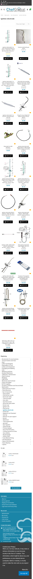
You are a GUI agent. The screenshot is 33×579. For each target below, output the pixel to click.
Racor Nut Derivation (8, 429)
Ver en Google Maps (15, 531)
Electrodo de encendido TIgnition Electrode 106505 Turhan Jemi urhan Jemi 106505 (23, 83)
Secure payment (6, 501)
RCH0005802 (23, 281)
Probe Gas (6, 411)
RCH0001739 (8, 183)
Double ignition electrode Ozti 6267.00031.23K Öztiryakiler (24, 310)
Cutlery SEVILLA (12, 471)
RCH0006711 (23, 119)
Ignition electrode (8, 410)
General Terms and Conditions (9, 504)
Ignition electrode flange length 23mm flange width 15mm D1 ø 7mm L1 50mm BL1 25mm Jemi (8, 180)
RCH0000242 (23, 248)
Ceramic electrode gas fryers (23, 48)
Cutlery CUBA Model (13, 453)
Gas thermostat (7, 402)
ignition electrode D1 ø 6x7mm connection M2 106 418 (8, 116)
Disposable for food (7, 365)
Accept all (23, 573)
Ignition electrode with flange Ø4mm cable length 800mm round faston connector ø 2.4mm (8, 277)
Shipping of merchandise (8, 502)
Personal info (5, 517)
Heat (3, 362)
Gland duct (6, 420)
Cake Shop (5, 379)
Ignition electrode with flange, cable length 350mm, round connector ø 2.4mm (23, 214)
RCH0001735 (23, 151)
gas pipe (5, 423)
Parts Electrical (6, 390)
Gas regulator (6, 425)
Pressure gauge (7, 428)
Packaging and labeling (8, 368)
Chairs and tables (6, 382)
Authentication (5, 513)
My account (5, 515)
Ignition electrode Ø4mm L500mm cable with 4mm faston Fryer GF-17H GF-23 (8, 214)
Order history (5, 519)
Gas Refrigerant (6, 439)
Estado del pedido (6, 521)
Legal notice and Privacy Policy (9, 506)
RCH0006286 (8, 312)
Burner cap (6, 405)
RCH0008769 (8, 248)
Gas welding (6, 433)
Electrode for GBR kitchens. (8, 147)
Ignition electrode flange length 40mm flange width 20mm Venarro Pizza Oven (8, 310)
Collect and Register (7, 363)
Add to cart (9, 58)
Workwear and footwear (8, 381)
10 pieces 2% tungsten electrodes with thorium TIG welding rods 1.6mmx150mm (23, 277)
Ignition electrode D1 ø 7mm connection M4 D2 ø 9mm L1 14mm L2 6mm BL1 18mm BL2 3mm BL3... (8, 83)
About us (4, 499)
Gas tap (5, 415)
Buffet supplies (6, 384)
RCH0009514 (8, 281)
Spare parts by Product (8, 388)
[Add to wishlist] (6, 45)
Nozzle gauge (7, 434)
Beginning (4, 356)
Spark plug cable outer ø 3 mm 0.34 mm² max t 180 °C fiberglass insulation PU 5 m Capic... (8, 342)
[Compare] (8, 45)
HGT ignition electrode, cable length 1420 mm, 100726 (23, 246)
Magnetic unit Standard (9, 413)
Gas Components (7, 392)
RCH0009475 (23, 313)
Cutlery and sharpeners (8, 367)
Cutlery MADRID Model (14, 480)
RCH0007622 (23, 87)
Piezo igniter (6, 393)
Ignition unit (6, 406)
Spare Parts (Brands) (8, 441)
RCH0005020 (8, 216)
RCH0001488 (23, 185)
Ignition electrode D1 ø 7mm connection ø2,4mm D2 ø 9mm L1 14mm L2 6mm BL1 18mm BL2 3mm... (23, 181)
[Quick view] (10, 45)
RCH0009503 (8, 345)
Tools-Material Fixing (8, 438)
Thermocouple (7, 398)
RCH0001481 (8, 86)
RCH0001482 (8, 52)
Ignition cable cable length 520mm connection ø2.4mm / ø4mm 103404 (8, 246)
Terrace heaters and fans (9, 360)
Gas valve (5, 400)
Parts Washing (6, 443)
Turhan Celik (23, 86)
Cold (3, 370)
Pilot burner (6, 408)
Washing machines (7, 371)
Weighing (4, 377)
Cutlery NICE (12, 462)
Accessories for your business (10, 359)
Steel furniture (6, 376)
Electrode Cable (7, 397)
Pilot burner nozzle (8, 395)
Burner (5, 418)
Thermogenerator (8, 421)
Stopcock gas (6, 426)
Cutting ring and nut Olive (10, 431)
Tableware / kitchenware (9, 374)
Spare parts (5, 387)
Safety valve (6, 436)
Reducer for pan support (9, 416)
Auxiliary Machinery (7, 373)
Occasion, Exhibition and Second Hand (12, 385)
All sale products (16, 488)
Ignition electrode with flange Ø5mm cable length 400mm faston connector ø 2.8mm (23, 148)
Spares (4, 444)
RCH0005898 (8, 119)
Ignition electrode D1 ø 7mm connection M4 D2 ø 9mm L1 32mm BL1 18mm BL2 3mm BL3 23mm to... (8, 49)
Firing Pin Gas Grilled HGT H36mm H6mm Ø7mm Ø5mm (23, 116)
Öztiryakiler (23, 312)
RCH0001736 (23, 49)
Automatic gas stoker (9, 403)
